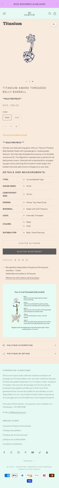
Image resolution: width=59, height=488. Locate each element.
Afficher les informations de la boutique (22, 278)
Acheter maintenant (29, 251)
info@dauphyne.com (17, 412)
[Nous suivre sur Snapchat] (47, 452)
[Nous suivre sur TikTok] (39, 452)
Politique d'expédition (12, 430)
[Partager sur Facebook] (15, 260)
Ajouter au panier (29, 243)
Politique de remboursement (15, 435)
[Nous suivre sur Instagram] (18, 452)
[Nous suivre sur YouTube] (32, 452)
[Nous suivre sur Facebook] (4, 452)
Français (28, 461)
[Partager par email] (27, 260)
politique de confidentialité (14, 439)
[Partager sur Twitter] (19, 260)
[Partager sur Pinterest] (23, 260)
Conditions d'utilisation (12, 444)
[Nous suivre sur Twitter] (11, 452)
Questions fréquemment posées (17, 426)
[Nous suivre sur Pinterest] (25, 452)
